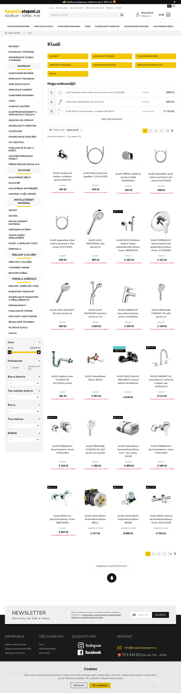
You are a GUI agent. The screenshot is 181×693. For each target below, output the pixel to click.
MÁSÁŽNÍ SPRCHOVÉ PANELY (21, 157)
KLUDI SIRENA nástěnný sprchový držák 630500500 (128, 177)
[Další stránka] (172, 130)
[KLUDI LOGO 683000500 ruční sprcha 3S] (95, 222)
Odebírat (160, 614)
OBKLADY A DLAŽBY (20, 262)
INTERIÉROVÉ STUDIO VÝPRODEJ (21, 59)
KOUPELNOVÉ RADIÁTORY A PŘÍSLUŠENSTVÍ (24, 298)
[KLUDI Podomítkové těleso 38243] (95, 358)
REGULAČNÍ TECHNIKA (21, 322)
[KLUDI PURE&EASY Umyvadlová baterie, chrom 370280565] (128, 291)
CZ (169, 6)
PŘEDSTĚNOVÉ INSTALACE (24, 164)
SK (174, 6)
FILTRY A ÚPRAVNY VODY (23, 243)
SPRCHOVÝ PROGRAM (21, 78)
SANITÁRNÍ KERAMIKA (69, 26)
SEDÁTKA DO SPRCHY (21, 120)
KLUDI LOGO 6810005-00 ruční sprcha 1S (85, 102)
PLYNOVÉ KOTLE (18, 327)
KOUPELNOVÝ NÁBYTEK (107, 26)
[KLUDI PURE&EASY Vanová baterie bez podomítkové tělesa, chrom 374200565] (161, 222)
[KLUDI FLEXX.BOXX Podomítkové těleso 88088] (128, 497)
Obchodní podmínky (47, 649)
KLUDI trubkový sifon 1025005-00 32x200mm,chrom (62, 380)
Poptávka (109, 8)
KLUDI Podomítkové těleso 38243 (95, 378)
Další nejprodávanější (111, 119)
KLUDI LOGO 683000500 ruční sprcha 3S (95, 244)
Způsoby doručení (76, 8)
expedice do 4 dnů (34, 367)
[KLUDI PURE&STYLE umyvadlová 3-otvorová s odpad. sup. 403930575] (161, 358)
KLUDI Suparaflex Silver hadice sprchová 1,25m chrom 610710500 (62, 244)
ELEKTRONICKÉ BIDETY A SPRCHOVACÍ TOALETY (23, 113)
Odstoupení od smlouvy (15, 653)
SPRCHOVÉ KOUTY (43, 26)
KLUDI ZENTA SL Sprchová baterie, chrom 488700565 (62, 519)
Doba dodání (44, 653)
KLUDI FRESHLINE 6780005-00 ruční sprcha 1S (161, 313)
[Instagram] (89, 645)
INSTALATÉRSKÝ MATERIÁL (18, 223)
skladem (15, 367)
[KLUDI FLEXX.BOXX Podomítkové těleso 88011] (95, 497)
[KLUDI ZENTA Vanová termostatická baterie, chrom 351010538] (161, 497)
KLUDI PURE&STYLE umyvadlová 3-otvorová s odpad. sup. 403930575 (161, 381)
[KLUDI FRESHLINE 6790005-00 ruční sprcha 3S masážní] (95, 428)
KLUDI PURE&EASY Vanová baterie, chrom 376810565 (62, 449)
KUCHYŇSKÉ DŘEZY (164, 26)
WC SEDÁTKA (16, 142)
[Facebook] (89, 652)
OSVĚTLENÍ (15, 131)
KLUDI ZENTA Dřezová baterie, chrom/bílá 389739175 (90, 111)
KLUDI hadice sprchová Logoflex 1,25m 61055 (95, 175)
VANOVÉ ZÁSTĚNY (19, 106)
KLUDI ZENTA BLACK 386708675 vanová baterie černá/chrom (128, 380)
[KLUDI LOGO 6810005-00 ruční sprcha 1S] (62, 291)
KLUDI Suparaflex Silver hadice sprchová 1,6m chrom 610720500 (95, 92)
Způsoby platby (62, 8)
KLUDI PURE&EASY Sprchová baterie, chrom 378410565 (161, 449)
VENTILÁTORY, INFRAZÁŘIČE (17, 237)
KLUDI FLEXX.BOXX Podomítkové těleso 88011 (95, 519)
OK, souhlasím (99, 685)
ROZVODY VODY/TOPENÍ (23, 316)
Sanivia (13, 333)
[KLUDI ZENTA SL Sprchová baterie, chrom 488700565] (62, 497)
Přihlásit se (146, 16)
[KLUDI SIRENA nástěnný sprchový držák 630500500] (128, 155)
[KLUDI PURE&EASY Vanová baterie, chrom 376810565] (62, 428)
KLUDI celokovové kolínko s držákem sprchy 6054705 (62, 176)
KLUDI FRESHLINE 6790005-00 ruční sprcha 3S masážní (95, 449)
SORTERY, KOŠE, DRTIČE (22, 194)
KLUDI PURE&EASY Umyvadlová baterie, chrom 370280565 (128, 313)
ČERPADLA (15, 249)
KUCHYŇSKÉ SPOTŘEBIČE (23, 188)
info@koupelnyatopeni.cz (140, 647)
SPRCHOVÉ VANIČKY (20, 89)
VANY (88, 26)
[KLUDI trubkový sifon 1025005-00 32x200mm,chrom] (62, 358)
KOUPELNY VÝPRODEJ (21, 52)
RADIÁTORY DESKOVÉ (21, 291)
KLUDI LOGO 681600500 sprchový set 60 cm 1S (95, 313)
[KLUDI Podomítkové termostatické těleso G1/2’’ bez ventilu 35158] (128, 428)
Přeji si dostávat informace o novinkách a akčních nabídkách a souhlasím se (96, 615)
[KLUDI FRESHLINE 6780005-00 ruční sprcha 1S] (161, 291)
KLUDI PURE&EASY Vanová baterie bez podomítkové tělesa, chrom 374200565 (161, 245)
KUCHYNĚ (14, 183)
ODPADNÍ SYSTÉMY (20, 229)
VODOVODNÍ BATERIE (18, 26)
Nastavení (79, 685)
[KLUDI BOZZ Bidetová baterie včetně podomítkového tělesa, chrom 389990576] (128, 222)
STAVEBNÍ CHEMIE (19, 267)
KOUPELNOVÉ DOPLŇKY (136, 26)
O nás (51, 8)
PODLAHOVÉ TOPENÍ (21, 311)
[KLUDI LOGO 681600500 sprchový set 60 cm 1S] (95, 291)
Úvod (41, 644)
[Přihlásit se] (137, 15)
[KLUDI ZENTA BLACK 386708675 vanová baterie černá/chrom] (128, 358)
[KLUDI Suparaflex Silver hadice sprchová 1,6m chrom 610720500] (161, 155)
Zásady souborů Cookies (15, 644)
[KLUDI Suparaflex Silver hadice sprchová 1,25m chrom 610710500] (62, 222)
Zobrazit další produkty (111, 566)
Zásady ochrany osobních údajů (18, 649)
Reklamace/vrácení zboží (95, 8)
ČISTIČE (13, 215)
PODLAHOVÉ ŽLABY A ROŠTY (21, 149)
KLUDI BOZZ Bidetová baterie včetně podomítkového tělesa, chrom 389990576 (128, 245)
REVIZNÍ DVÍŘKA (18, 273)
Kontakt (118, 8)
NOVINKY (14, 46)
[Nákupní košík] (168, 14)
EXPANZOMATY (17, 305)
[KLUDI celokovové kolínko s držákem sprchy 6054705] (62, 155)
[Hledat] (122, 15)
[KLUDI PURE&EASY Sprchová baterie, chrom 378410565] (161, 428)
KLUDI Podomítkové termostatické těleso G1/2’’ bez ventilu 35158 (128, 451)
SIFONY (13, 210)
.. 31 (167, 130)
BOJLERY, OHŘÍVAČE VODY (24, 286)
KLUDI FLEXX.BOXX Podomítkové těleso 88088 (128, 519)
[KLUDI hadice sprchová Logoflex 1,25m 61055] (95, 155)
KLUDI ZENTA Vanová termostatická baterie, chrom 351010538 (161, 519)
